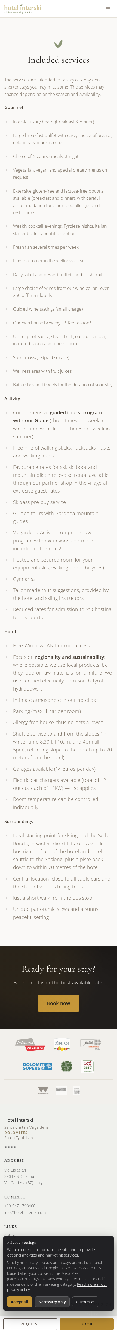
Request (30, 1324)
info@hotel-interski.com (25, 1212)
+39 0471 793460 (19, 1205)
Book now (58, 1003)
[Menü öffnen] (108, 9)
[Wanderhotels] (43, 1090)
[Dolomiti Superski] (37, 1066)
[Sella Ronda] (76, 1090)
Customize (85, 1301)
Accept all (20, 1301)
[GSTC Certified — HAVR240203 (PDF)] (87, 1066)
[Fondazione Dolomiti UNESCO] (90, 1044)
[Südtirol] (62, 1044)
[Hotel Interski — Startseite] (22, 9)
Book (86, 1324)
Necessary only (52, 1301)
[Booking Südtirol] (61, 1090)
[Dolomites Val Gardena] (30, 1044)
